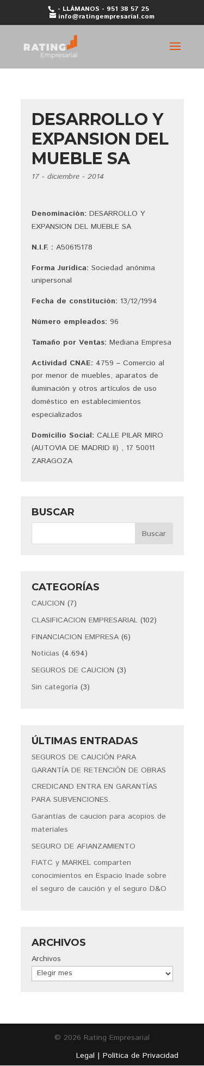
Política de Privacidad (140, 1055)
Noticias (45, 653)
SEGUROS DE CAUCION (73, 670)
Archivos (46, 958)
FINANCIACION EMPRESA (75, 637)
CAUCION (48, 603)
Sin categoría (55, 687)
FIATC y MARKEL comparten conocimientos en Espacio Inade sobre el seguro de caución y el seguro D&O (99, 875)
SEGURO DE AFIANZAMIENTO (83, 846)
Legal (85, 1055)
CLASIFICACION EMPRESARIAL (85, 620)
